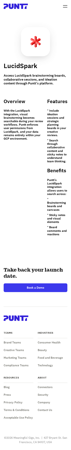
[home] (16, 6)
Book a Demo (35, 288)
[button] (65, 6)
